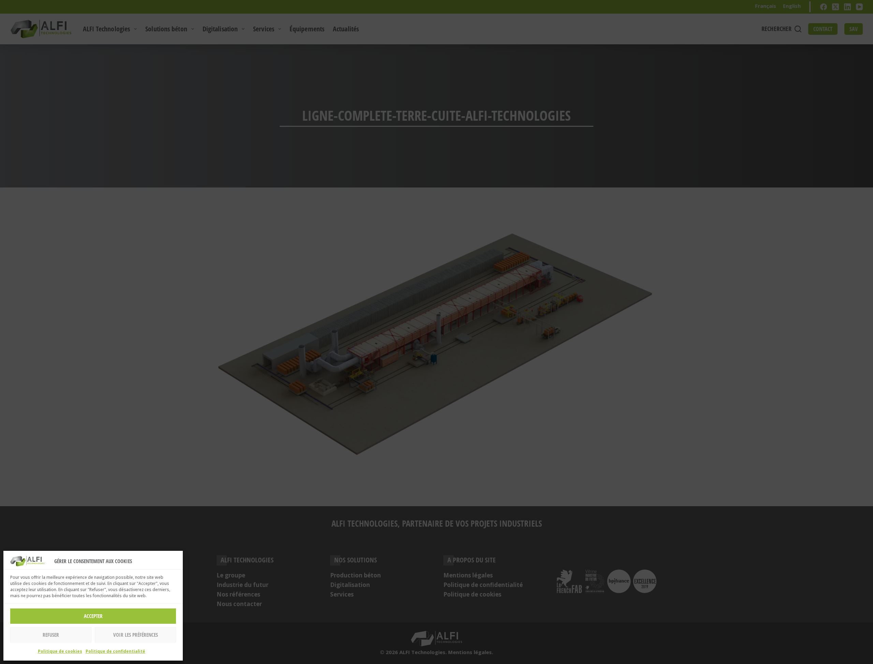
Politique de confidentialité (115, 651)
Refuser (51, 634)
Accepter (93, 616)
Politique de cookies (60, 651)
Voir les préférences (135, 634)
